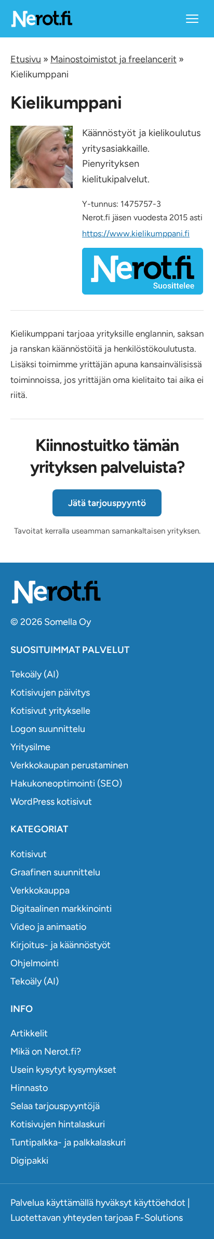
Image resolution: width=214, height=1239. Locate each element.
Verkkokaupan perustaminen (69, 765)
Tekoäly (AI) (34, 674)
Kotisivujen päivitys (50, 692)
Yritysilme (30, 747)
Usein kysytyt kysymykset (63, 1069)
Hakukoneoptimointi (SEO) (66, 783)
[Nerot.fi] (107, 592)
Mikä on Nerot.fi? (45, 1051)
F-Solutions (159, 1217)
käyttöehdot (159, 1202)
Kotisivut (28, 854)
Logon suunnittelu (47, 729)
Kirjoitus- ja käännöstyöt (60, 945)
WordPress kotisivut (51, 801)
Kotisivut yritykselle (50, 710)
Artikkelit (29, 1033)
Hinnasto (29, 1088)
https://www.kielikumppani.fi (136, 233)
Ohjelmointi (34, 963)
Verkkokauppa (40, 890)
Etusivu (25, 59)
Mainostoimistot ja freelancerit (113, 59)
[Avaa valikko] (192, 18)
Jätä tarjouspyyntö (107, 503)
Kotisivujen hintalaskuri (57, 1124)
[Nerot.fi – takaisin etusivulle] (41, 18)
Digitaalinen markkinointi (61, 908)
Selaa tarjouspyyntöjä (55, 1106)
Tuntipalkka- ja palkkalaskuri (68, 1142)
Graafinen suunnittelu (55, 872)
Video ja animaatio (48, 926)
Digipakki (29, 1160)
